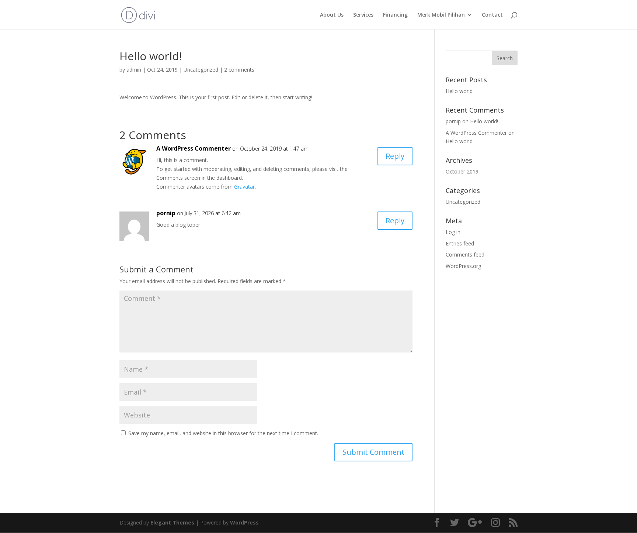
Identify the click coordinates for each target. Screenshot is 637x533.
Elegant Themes (172, 522)
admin (133, 69)
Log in (453, 231)
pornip (165, 213)
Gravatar (244, 186)
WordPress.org (463, 265)
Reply (395, 156)
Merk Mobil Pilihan (441, 15)
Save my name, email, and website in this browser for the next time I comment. (223, 433)
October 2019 (462, 171)
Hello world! (460, 90)
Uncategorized (201, 69)
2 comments (239, 69)
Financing (395, 15)
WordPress (244, 522)
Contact (492, 15)
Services (363, 15)
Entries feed (460, 243)
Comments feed (465, 254)
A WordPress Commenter (193, 148)
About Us (332, 15)
